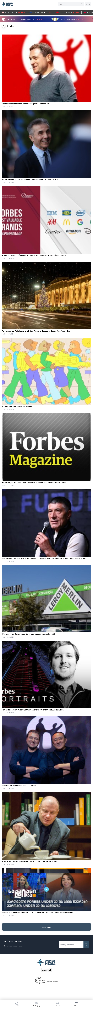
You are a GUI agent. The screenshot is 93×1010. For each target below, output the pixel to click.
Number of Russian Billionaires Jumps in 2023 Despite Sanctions (29, 861)
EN (87, 4)
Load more (46, 927)
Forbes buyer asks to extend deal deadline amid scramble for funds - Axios (34, 483)
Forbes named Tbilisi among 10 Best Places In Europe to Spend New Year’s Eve (36, 331)
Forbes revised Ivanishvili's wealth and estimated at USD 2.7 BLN (30, 180)
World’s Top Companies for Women (17, 407)
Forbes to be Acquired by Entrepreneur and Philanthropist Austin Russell (33, 710)
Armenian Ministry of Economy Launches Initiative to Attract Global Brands (34, 255)
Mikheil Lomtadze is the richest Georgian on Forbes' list (25, 104)
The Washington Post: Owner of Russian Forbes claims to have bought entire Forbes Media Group (44, 558)
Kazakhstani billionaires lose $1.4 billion (19, 786)
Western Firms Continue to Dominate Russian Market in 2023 (28, 634)
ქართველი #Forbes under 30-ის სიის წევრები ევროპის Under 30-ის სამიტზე (37, 913)
